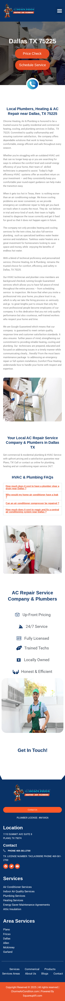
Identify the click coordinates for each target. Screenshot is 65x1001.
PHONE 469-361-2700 (19, 850)
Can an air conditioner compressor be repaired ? (32, 503)
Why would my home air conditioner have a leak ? (32, 495)
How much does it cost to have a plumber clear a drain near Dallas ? (32, 487)
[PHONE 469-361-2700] (4, 850)
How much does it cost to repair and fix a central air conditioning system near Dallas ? (32, 510)
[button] (59, 11)
